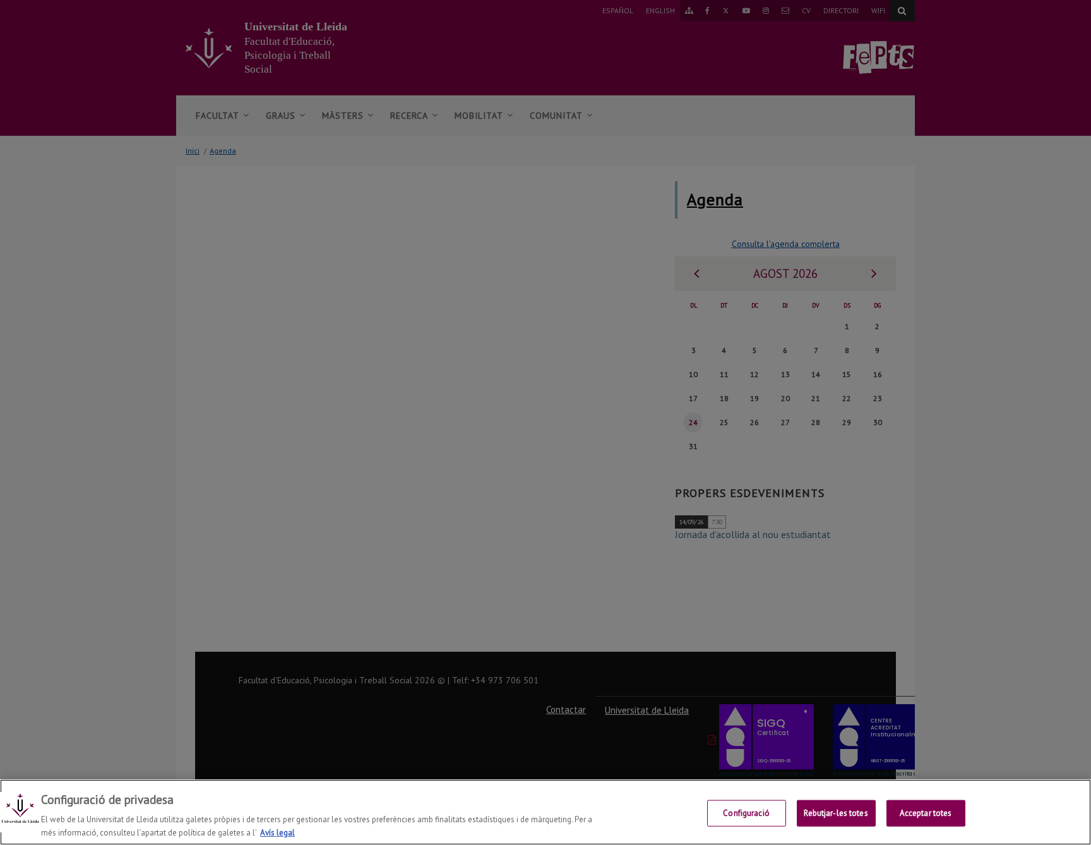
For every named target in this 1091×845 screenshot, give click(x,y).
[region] (545, 812)
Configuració (746, 813)
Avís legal (277, 832)
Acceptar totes (926, 813)
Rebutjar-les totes (835, 813)
